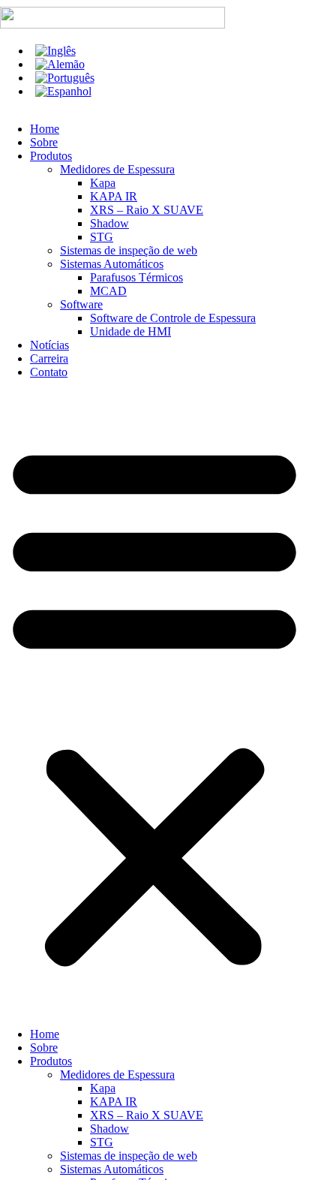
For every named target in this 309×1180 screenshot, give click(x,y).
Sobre (44, 142)
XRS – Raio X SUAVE (146, 209)
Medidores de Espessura (117, 169)
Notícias (49, 345)
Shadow (109, 223)
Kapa (103, 182)
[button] (154, 703)
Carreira (49, 358)
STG (101, 236)
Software (81, 304)
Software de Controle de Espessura (173, 318)
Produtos (51, 155)
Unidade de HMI (130, 331)
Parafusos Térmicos (136, 277)
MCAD (108, 290)
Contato (49, 372)
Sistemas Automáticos (112, 263)
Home (44, 128)
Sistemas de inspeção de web (128, 250)
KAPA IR (113, 196)
